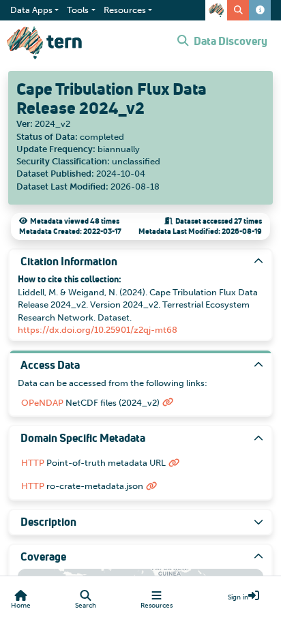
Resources (156, 605)
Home (21, 605)
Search (85, 605)
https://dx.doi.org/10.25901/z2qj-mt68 (97, 330)
